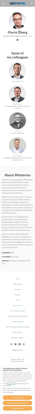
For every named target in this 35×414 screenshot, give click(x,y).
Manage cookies (17, 337)
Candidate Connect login (17, 361)
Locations (17, 289)
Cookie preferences (17, 408)
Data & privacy (17, 332)
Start (17, 279)
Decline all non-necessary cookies (17, 403)
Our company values (17, 311)
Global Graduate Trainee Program (18, 327)
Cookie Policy (11, 383)
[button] (31, 3)
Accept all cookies (17, 397)
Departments (17, 284)
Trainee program (18, 321)
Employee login (15, 359)
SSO (22, 359)
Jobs (17, 300)
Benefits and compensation (17, 316)
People (17, 295)
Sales (30, 36)
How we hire (17, 305)
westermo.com (17, 350)
